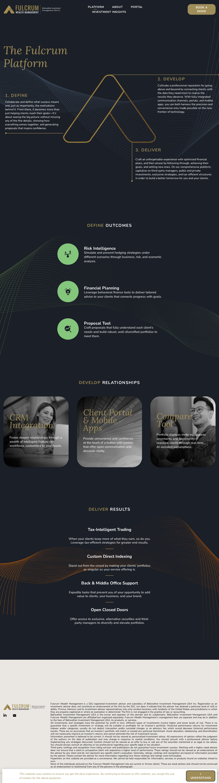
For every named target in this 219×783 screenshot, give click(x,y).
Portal (137, 7)
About (117, 7)
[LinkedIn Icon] (5, 715)
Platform (96, 7)
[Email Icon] (14, 715)
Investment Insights (109, 12)
